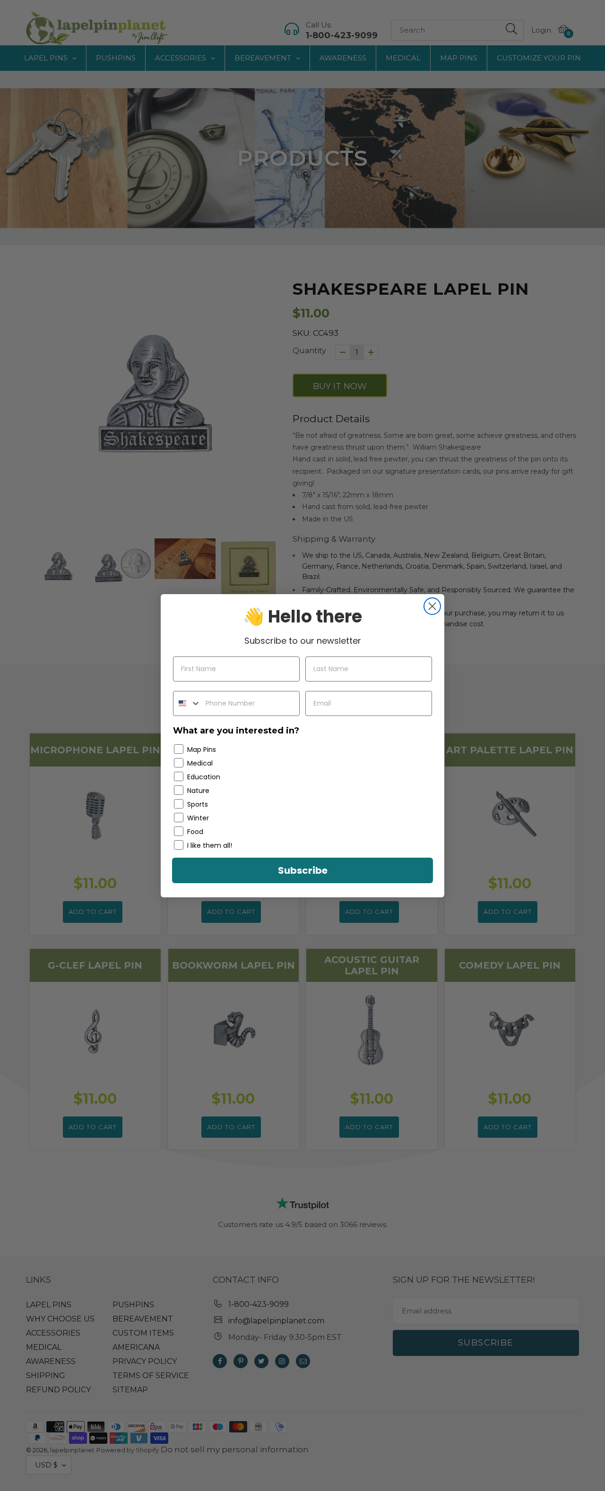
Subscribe (303, 870)
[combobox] (187, 703)
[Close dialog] (432, 606)
